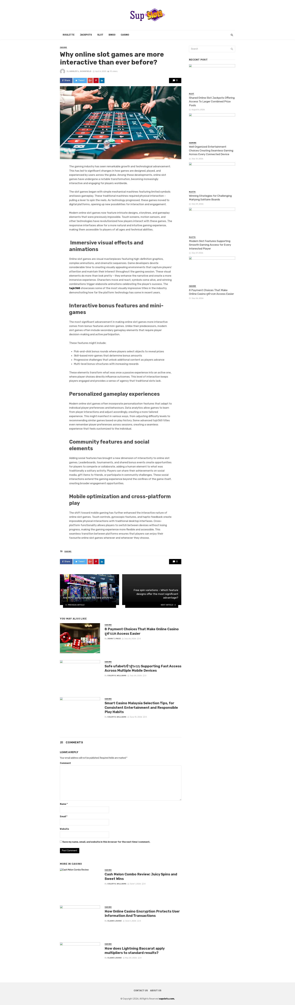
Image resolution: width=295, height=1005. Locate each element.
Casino (125, 35)
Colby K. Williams (116, 675)
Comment (65, 763)
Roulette (69, 35)
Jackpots (86, 35)
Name (64, 804)
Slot (100, 35)
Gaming (192, 143)
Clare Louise (114, 921)
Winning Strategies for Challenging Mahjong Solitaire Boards (210, 197)
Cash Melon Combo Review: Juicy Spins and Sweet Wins (141, 876)
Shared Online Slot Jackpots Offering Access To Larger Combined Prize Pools (212, 101)
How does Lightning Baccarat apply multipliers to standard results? (135, 951)
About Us (155, 990)
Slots (192, 192)
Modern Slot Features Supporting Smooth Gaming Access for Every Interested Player (210, 244)
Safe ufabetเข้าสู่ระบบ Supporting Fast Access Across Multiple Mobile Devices (143, 668)
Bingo (112, 35)
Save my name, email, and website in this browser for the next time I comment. (106, 842)
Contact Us (141, 990)
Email (63, 816)
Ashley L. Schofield (80, 71)
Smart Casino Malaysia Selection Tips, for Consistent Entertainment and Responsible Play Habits (141, 707)
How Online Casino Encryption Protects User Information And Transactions (142, 913)
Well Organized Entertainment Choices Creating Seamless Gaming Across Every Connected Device (211, 150)
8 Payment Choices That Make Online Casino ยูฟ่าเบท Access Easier (142, 631)
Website (64, 829)
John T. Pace (114, 638)
